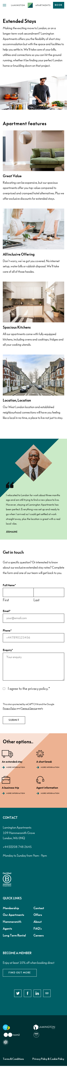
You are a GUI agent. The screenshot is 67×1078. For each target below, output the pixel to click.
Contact (39, 908)
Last (36, 600)
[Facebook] (27, 993)
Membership (11, 908)
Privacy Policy (9, 708)
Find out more (20, 972)
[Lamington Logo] (30, 5)
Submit (14, 720)
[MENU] (5, 5)
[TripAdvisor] (47, 993)
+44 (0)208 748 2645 (17, 847)
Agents (7, 928)
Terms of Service (29, 708)
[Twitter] (18, 993)
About (38, 921)
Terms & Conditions (13, 1059)
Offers (38, 915)
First (6, 600)
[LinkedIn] (37, 993)
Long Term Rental (14, 935)
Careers (39, 935)
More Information (15, 767)
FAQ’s (38, 928)
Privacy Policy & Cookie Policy (48, 1059)
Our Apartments (13, 915)
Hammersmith (12, 921)
